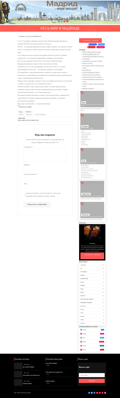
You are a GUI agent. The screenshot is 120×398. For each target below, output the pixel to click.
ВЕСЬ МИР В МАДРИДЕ (28, 367)
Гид (81, 268)
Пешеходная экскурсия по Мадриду (92, 77)
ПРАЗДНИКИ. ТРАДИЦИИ (86, 302)
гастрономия (83, 265)
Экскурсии (82, 323)
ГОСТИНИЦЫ (83, 271)
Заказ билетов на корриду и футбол (92, 61)
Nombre (27, 165)
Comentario (28, 147)
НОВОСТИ (28, 111)
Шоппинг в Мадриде (88, 88)
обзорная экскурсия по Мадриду (91, 74)
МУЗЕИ (82, 292)
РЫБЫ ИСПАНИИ (27, 383)
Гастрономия (86, 58)
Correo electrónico (30, 174)
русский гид (82, 306)
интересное (29, 114)
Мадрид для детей (87, 63)
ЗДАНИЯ (82, 275)
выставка (21, 114)
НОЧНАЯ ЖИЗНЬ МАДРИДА (91, 72)
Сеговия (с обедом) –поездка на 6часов (93, 84)
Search (92, 381)
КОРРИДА (82, 285)
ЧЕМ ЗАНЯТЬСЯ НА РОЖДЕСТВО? (31, 375)
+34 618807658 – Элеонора (92, 254)
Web (25, 184)
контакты (82, 282)
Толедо (84, 86)
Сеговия (82, 309)
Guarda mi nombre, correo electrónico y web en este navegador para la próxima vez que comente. (43, 194)
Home (54, 22)
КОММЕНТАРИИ (84, 278)
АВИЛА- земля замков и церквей (91, 52)
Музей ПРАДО (86, 70)
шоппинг (82, 319)
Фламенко (82, 316)
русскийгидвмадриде (40, 114)
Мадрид (21, 111)
